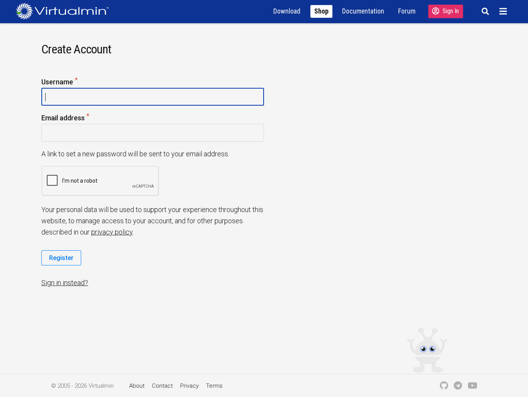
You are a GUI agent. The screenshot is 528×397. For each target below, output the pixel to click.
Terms (214, 385)
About (137, 385)
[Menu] (504, 11)
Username (71, 81)
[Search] (484, 11)
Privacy (189, 385)
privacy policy (112, 232)
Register (61, 258)
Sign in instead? (64, 283)
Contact (162, 385)
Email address (77, 117)
